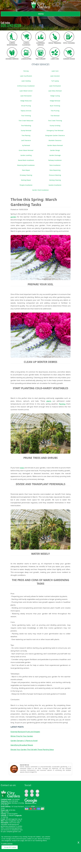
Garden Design (69, 59)
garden (13, 217)
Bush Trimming (55, 106)
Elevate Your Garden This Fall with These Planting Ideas (32, 749)
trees (22, 468)
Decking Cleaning (55, 180)
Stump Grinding (55, 125)
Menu (41, 14)
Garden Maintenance (12, 44)
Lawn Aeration (55, 76)
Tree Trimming (26, 116)
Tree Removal (55, 116)
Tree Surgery (41, 59)
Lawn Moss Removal (55, 91)
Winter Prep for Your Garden (22, 736)
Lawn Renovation (26, 96)
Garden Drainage (55, 155)
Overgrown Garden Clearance (55, 135)
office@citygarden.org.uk (14, 819)
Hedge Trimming (54, 43)
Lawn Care (55, 59)
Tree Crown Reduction (26, 121)
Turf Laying (55, 81)
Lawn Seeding (26, 81)
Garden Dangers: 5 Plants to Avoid (24, 740)
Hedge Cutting (55, 96)
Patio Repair (26, 170)
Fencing (26, 71)
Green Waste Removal (26, 150)
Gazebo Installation (55, 185)
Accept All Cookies (10, 847)
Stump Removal (26, 130)
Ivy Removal (26, 145)
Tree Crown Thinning (55, 121)
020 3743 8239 (11, 26)
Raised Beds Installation (26, 160)
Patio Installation (55, 165)
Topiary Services (26, 111)
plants (48, 401)
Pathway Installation (55, 160)
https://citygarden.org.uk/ (13, 821)
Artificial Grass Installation (26, 86)
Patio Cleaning (69, 43)
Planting (62, 404)
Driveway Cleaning (26, 175)
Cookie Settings (7, 843)
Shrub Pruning (26, 106)
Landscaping (26, 59)
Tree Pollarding (26, 125)
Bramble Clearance (55, 140)
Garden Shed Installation (40, 190)
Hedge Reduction (26, 101)
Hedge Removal (55, 101)
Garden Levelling (26, 155)
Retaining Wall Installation (26, 165)
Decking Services (12, 59)
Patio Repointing (55, 170)
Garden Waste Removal (55, 145)
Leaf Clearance (26, 140)
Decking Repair (26, 180)
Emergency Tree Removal (55, 130)
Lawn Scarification (26, 76)
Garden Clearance (26, 44)
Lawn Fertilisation (55, 86)
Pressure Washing (55, 175)
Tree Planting (26, 135)
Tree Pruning (55, 111)
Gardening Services (40, 44)
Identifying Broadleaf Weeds (22, 745)
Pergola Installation (26, 185)
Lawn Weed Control (26, 91)
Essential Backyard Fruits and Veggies (25, 731)
